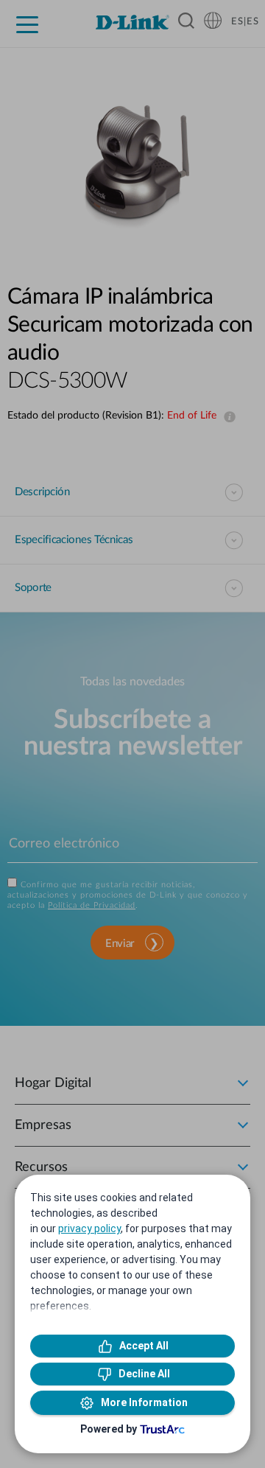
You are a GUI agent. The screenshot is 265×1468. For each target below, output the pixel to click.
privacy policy (89, 1228)
